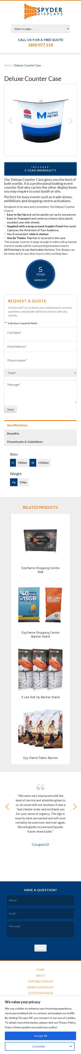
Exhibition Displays (40, 987)
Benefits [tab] (13, 433)
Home (7, 65)
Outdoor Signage (40, 993)
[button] (10, 121)
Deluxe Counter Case (27, 65)
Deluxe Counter (65, 206)
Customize (38, 1046)
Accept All (40, 1035)
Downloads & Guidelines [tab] (25, 441)
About (40, 975)
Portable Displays (40, 981)
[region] (40, 1025)
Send (10, 409)
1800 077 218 (40, 45)
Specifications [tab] (17, 425)
